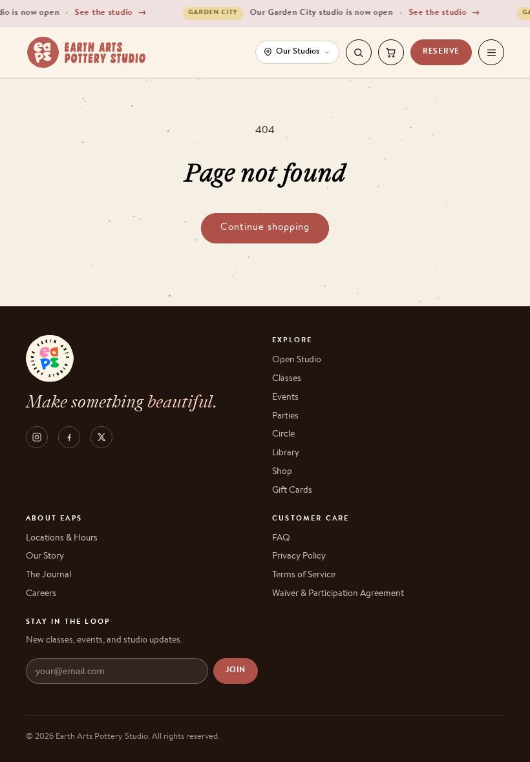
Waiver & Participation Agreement (338, 594)
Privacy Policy (299, 556)
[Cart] (391, 52)
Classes (286, 379)
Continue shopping (265, 227)
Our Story (45, 556)
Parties (285, 416)
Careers (41, 594)
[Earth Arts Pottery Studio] (86, 52)
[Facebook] (69, 437)
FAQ (281, 538)
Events (285, 397)
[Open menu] (491, 52)
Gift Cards (292, 490)
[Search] (359, 52)
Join (236, 671)
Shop (282, 472)
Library (285, 453)
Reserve (441, 52)
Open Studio (296, 360)
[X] (101, 437)
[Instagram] (37, 437)
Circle (283, 434)
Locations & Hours (62, 538)
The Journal (48, 575)
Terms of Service (303, 575)
